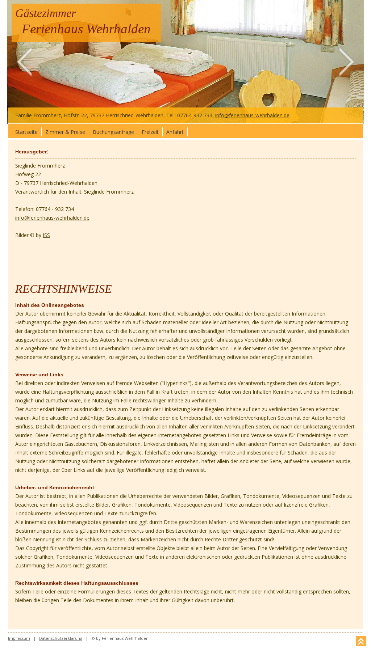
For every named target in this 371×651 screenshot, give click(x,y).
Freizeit (150, 131)
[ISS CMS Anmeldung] (294, 115)
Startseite (26, 131)
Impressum (19, 638)
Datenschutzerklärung (60, 638)
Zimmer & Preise (65, 131)
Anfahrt (175, 131)
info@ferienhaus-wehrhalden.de (252, 115)
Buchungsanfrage (113, 131)
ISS (46, 235)
